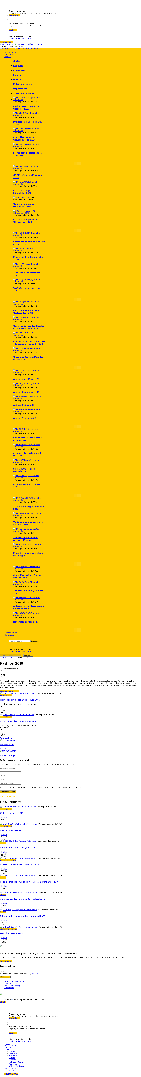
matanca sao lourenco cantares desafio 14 (22, 899)
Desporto (18, 65)
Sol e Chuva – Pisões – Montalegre (24, 470)
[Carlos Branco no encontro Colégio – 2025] (29, 100)
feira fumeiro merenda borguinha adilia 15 (22, 916)
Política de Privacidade (14, 981)
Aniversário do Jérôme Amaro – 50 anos (25, 538)
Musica (17, 75)
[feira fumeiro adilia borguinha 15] (18, 841)
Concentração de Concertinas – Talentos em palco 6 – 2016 (29, 342)
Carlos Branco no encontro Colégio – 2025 (27, 107)
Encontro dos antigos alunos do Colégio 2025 (28, 554)
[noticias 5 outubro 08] (29, 412)
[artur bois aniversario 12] (18, 927)
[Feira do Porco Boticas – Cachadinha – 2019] (29, 304)
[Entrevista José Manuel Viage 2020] (29, 251)
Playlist (11, 658)
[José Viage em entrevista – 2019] (29, 266)
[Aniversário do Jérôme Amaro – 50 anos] (29, 531)
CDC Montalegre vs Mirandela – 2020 (23, 191)
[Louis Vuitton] (8, 740)
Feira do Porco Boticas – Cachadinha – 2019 (26, 311)
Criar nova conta (23, 38)
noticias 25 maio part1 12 (26, 392)
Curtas (16, 61)
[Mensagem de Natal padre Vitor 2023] (29, 146)
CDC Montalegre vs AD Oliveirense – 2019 (25, 220)
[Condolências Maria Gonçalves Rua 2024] (29, 131)
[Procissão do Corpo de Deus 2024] (29, 115)
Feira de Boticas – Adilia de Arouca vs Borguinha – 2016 (29, 882)
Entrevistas (19, 70)
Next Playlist (5, 749)
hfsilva (4, 818)
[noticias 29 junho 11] (29, 399)
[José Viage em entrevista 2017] (29, 282)
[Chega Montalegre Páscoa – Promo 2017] (29, 431)
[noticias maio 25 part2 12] (29, 373)
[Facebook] (5, 3)
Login (11, 38)
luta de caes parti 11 (10, 830)
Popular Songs (8, 755)
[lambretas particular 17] (29, 615)
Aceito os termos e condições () (20, 974)
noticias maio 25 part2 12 (26, 379)
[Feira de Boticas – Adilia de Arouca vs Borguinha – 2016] (18, 875)
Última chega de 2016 (11, 813)
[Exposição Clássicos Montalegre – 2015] (17, 715)
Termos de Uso (11, 984)
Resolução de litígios (13, 986)
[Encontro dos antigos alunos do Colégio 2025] (29, 546)
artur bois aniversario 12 (13, 933)
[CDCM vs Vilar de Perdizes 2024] (29, 168)
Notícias (17, 79)
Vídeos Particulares (23, 93)
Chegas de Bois (11, 633)
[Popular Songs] (8, 751)
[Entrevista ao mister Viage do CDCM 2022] (29, 235)
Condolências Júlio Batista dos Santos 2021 (27, 576)
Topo (2, 1002)
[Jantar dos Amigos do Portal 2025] (29, 500)
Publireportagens (22, 84)
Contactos (9, 635)
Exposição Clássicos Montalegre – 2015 (20, 721)
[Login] (5, 32)
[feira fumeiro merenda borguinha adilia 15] (18, 910)
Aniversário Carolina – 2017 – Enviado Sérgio (28, 607)
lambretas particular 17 (25, 622)
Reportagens (20, 88)
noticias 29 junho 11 (23, 405)
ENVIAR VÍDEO (6, 42)
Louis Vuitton (7, 744)
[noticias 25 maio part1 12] (29, 386)
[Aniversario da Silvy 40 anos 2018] (29, 584)
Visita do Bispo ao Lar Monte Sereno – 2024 (28, 523)
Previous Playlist (7, 738)
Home (3, 658)
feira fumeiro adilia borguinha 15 (17, 847)
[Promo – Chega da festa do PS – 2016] (29, 447)
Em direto (8, 55)
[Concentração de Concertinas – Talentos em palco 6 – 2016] (29, 335)
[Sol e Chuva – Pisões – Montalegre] (29, 462)
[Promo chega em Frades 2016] (29, 478)
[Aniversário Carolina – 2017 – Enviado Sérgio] (29, 600)
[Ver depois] (5, 5)
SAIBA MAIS (6, 961)
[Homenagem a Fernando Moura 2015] (18, 693)
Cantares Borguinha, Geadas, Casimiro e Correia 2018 (29, 327)
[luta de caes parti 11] (18, 824)
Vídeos (7, 57)
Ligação (34, 974)
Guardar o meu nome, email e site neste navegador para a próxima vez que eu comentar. (42, 787)
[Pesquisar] (5, 639)
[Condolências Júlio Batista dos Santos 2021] (29, 569)
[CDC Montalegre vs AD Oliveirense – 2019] (29, 213)
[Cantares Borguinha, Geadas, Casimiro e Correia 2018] (29, 319)
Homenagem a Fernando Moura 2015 (20, 700)
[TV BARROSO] (21, 44)
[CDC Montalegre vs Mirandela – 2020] (29, 184)
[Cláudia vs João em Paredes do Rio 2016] (29, 350)
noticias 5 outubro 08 (24, 418)
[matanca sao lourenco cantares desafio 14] (18, 893)
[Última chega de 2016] (18, 807)
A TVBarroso (10, 52)
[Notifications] (5, 17)
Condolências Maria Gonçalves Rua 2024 (24, 138)
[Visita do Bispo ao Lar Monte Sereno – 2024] (29, 515)
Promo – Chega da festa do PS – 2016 (19, 864)
